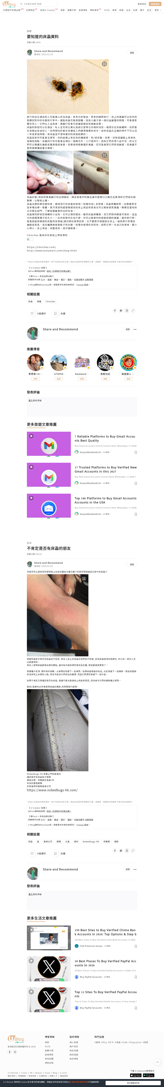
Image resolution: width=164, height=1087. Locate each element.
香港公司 (48, 841)
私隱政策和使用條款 (78, 1082)
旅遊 (121, 10)
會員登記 (142, 3)
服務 (59, 841)
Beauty (40, 1072)
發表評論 (35, 400)
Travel (25, 1072)
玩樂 (135, 10)
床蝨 (30, 301)
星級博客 (83, 10)
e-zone (64, 1072)
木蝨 (67, 841)
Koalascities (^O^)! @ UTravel (82, 374)
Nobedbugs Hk (35, 773)
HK (32, 1072)
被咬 (76, 841)
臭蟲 (39, 301)
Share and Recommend (48, 51)
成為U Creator (47, 10)
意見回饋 (49, 1058)
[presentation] (26, 363)
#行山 (104, 1042)
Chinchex (50, 301)
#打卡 (111, 1042)
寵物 (70, 279)
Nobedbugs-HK (91, 841)
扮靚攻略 (78, 279)
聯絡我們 (64, 1076)
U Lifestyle (14, 1072)
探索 (62, 10)
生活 (149, 10)
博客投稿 (49, 1062)
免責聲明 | (23, 1076)
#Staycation (135, 1042)
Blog (56, 1072)
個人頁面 (74, 1042)
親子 (142, 10)
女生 (128, 10)
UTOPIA (58, 374)
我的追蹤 (74, 1054)
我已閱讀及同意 (133, 1083)
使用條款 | (34, 1076)
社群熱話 (30, 10)
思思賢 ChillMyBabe (35, 374)
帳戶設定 (74, 1046)
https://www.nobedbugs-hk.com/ (52, 790)
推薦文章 (71, 10)
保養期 (106, 841)
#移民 (145, 1042)
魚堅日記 (105, 374)
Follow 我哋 (82, 284)
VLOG (107, 10)
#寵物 (97, 1042)
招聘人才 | (55, 1076)
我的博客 (74, 1058)
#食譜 (118, 1042)
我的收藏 (74, 1050)
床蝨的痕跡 (55, 686)
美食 (114, 10)
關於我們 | (13, 1076)
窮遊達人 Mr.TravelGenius (128, 374)
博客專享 (94, 10)
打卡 (43, 279)
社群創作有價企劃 (11, 10)
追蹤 (132, 52)
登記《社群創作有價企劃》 (59, 271)
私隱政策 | (44, 1076)
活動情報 (89, 279)
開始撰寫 (155, 3)
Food (49, 1072)
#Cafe (125, 1042)
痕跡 (116, 841)
